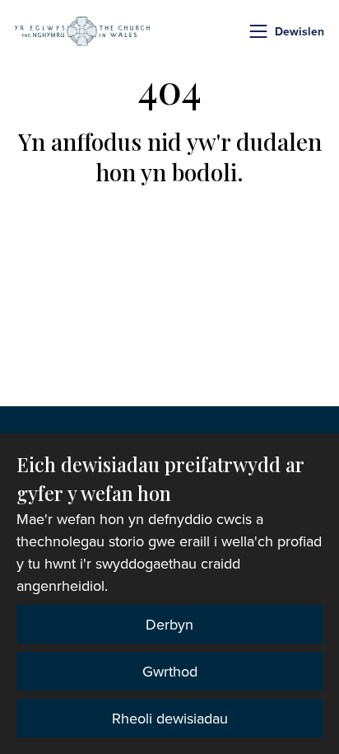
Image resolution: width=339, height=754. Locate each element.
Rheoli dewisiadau (170, 718)
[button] (258, 31)
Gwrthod (169, 671)
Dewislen (299, 31)
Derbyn (169, 624)
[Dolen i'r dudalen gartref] (82, 31)
